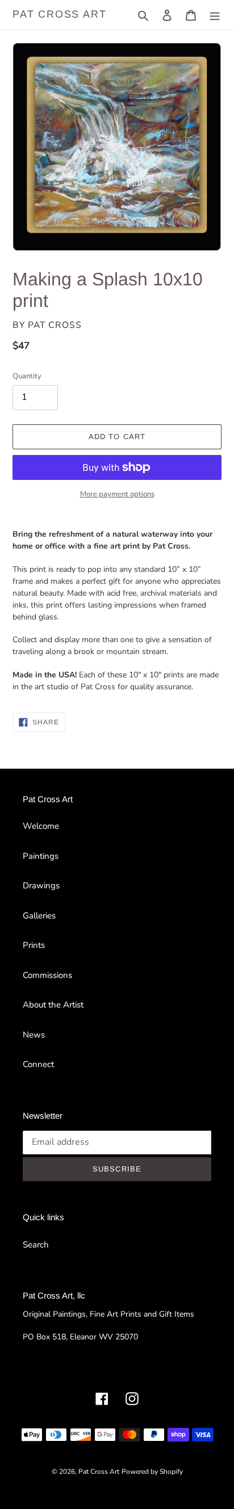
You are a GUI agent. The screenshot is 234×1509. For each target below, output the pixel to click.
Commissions (47, 975)
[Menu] (215, 15)
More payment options (117, 494)
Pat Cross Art (59, 14)
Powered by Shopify (152, 1471)
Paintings (40, 856)
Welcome (41, 826)
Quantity (26, 376)
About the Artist (53, 1004)
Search (36, 1244)
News (34, 1034)
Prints (34, 945)
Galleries (39, 915)
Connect (38, 1064)
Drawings (41, 885)
